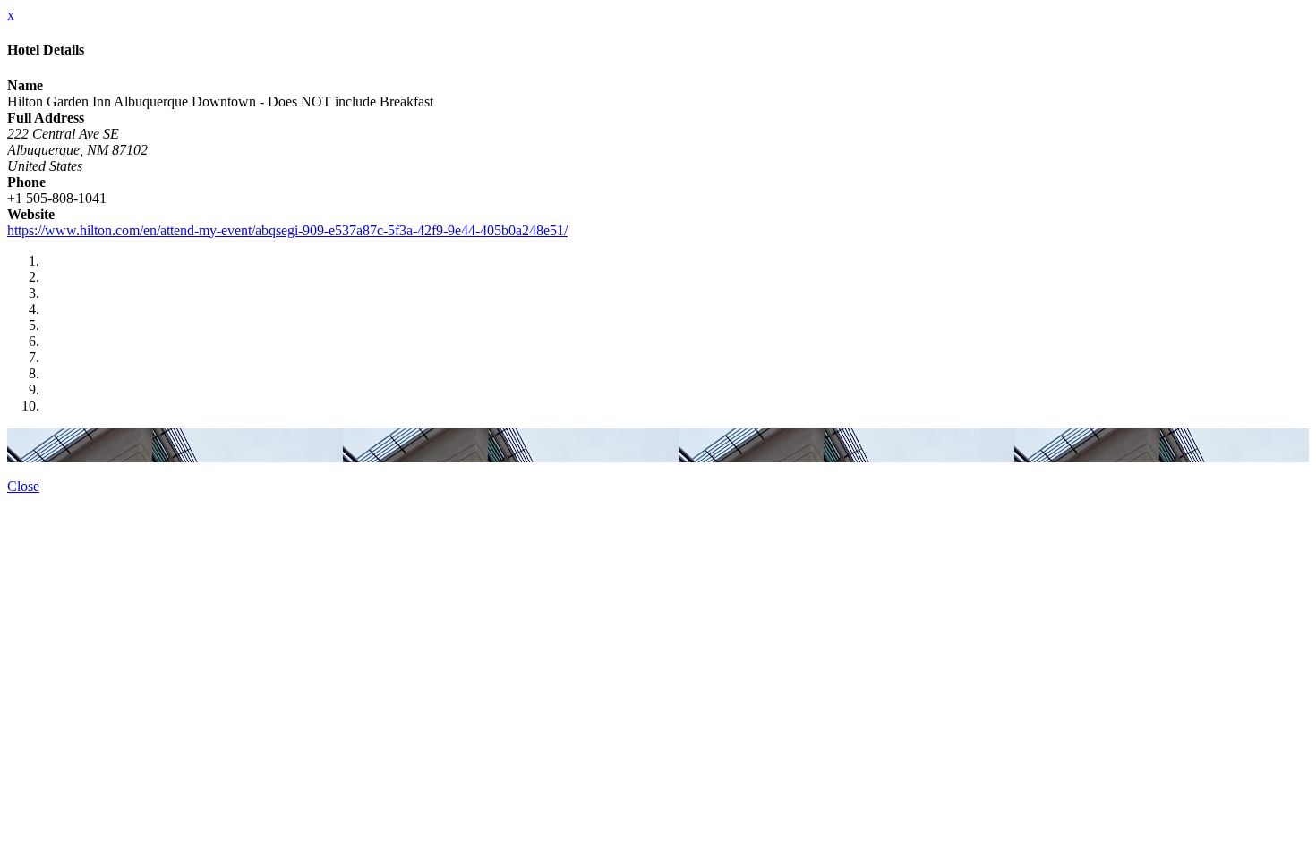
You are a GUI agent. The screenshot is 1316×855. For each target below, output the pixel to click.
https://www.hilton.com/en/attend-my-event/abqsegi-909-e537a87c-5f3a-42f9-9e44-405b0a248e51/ (287, 230)
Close (23, 486)
